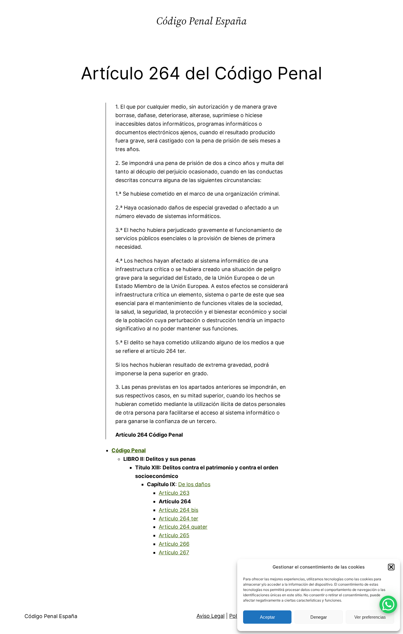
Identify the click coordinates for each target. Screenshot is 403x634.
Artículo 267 (174, 552)
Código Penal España (201, 21)
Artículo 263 (174, 493)
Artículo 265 (174, 535)
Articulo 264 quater (183, 527)
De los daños (194, 484)
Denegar (318, 617)
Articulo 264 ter (178, 518)
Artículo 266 (174, 544)
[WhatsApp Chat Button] (388, 604)
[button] (391, 567)
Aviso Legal (210, 616)
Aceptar (267, 617)
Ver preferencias (370, 617)
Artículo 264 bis (178, 510)
